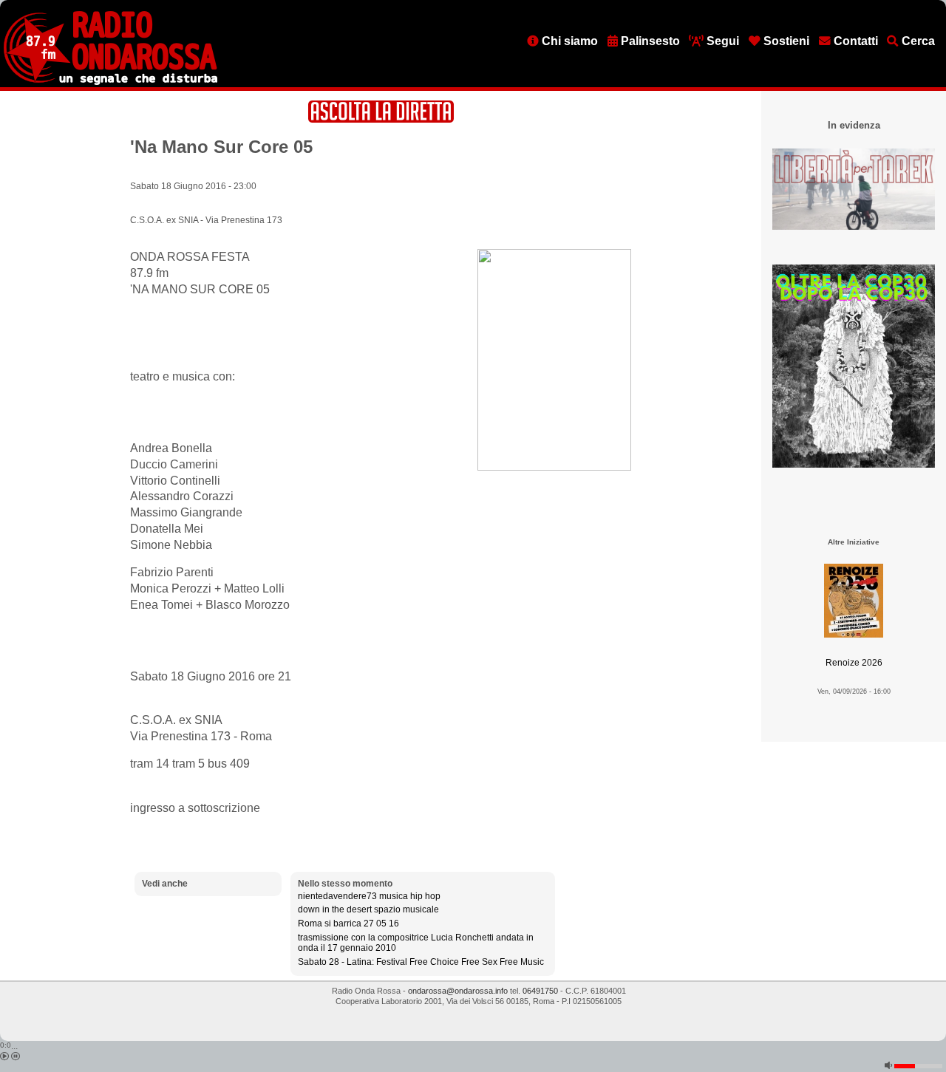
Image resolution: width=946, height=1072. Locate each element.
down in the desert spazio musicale (368, 909)
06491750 (540, 990)
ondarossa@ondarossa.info (458, 990)
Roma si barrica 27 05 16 (348, 923)
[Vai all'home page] (110, 82)
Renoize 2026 (854, 663)
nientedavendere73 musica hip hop (369, 896)
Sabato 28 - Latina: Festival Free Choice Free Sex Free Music (421, 962)
